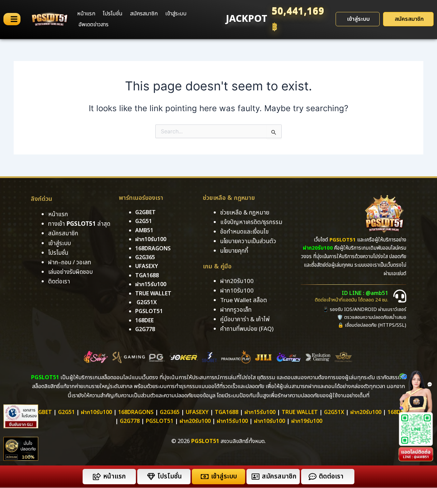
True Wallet (153, 294)
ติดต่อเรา (59, 281)
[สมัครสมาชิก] (255, 476)
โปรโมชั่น (113, 14)
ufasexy (146, 266)
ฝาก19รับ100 (306, 421)
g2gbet (145, 212)
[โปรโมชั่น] (151, 476)
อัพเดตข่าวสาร (94, 24)
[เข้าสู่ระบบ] (205, 476)
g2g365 (145, 257)
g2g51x (147, 302)
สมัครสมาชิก (144, 14)
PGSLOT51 (159, 421)
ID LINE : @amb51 (365, 293)
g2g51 (143, 221)
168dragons (153, 249)
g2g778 (145, 329)
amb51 (144, 230)
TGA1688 (226, 412)
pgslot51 (149, 311)
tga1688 (147, 275)
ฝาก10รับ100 (150, 239)
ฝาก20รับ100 (365, 412)
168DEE (144, 320)
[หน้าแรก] (97, 476)
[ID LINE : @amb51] (399, 296)
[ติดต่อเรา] (312, 476)
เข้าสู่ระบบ (175, 14)
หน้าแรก (86, 14)
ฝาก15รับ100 (150, 284)
